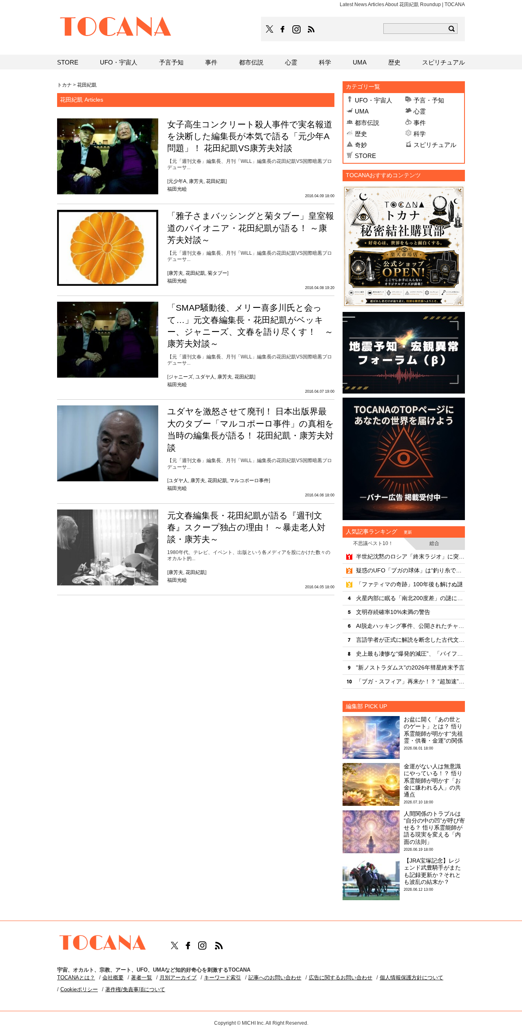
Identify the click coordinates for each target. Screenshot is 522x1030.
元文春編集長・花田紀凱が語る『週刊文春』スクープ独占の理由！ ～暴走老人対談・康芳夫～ (246, 527)
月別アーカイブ (178, 977)
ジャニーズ (180, 377)
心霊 (420, 111)
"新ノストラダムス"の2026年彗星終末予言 (410, 667)
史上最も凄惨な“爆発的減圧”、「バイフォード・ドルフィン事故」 (410, 653)
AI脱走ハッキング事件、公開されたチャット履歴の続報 (410, 626)
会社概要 (113, 977)
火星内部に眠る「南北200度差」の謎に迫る (410, 598)
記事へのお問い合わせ (274, 977)
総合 (434, 543)
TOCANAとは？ (76, 977)
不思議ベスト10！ (373, 543)
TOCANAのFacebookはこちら (282, 29)
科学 (420, 133)
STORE (365, 155)
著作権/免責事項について (135, 989)
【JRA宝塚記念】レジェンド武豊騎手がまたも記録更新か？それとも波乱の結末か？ (432, 871)
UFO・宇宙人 (373, 100)
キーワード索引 (222, 977)
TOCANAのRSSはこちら (311, 29)
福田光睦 (177, 189)
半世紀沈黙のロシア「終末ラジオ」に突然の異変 (410, 556)
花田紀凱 (216, 181)
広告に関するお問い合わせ (340, 977)
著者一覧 (141, 977)
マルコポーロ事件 (249, 480)
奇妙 (361, 144)
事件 (420, 122)
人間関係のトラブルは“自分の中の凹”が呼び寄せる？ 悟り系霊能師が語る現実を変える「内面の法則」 (434, 827)
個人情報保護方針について (411, 977)
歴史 (361, 133)
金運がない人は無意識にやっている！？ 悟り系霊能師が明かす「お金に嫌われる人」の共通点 (433, 780)
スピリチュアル (435, 144)
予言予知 (171, 62)
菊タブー (217, 273)
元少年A (177, 181)
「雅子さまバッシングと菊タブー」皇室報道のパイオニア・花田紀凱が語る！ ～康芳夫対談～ (250, 228)
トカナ (64, 85)
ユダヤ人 (205, 377)
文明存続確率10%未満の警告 (393, 612)
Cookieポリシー (79, 989)
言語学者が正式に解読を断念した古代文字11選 (410, 639)
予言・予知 (429, 100)
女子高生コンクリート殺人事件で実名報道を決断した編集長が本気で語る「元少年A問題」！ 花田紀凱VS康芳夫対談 (249, 136)
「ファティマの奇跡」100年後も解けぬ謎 (409, 584)
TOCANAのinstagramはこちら (296, 29)
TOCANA (116, 27)
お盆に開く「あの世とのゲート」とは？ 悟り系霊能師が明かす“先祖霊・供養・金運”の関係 (433, 730)
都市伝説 (367, 122)
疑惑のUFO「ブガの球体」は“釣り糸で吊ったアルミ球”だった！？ (410, 570)
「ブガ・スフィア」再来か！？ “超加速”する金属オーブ (410, 681)
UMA (362, 111)
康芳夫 (196, 181)
